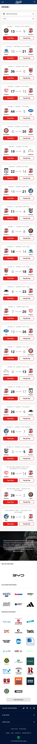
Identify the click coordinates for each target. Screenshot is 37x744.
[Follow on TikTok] (23, 708)
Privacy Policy (22, 729)
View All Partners (18, 700)
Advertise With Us (26, 733)
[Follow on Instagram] (34, 708)
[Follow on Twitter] (30, 708)
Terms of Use (14, 729)
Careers (8, 733)
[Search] (34, 2)
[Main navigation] (3, 2)
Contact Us (18, 733)
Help (12, 733)
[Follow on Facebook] (27, 708)
